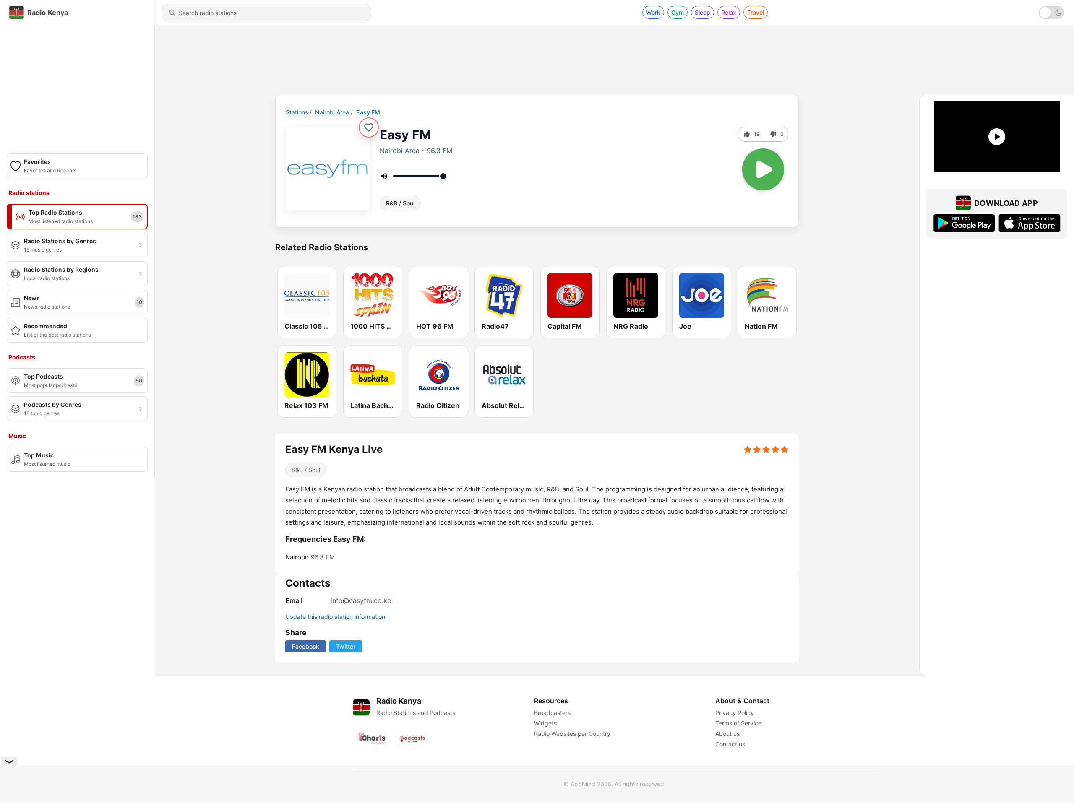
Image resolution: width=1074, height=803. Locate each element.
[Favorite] (369, 127)
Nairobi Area (332, 112)
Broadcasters (552, 712)
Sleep (702, 12)
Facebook (305, 646)
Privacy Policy (734, 712)
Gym (677, 12)
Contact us (730, 744)
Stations (297, 112)
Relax (728, 12)
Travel (755, 12)
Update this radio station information (335, 616)
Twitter (345, 646)
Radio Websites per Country (572, 733)
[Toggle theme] (1051, 12)
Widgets (545, 723)
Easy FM (368, 112)
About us (727, 733)
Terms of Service (738, 723)
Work (653, 12)
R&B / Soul (400, 203)
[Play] (763, 169)
